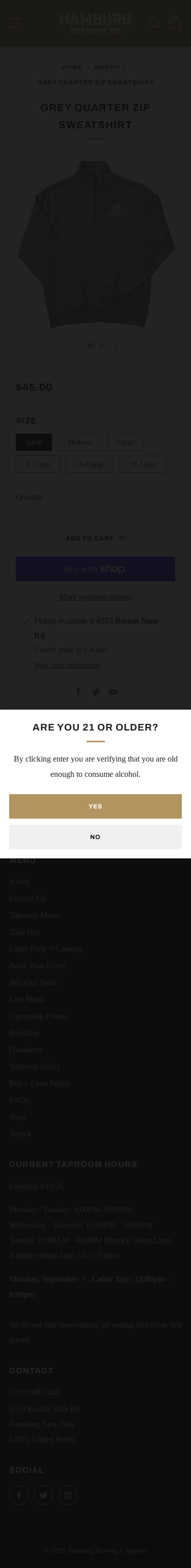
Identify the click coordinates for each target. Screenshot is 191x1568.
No (95, 837)
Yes (95, 806)
